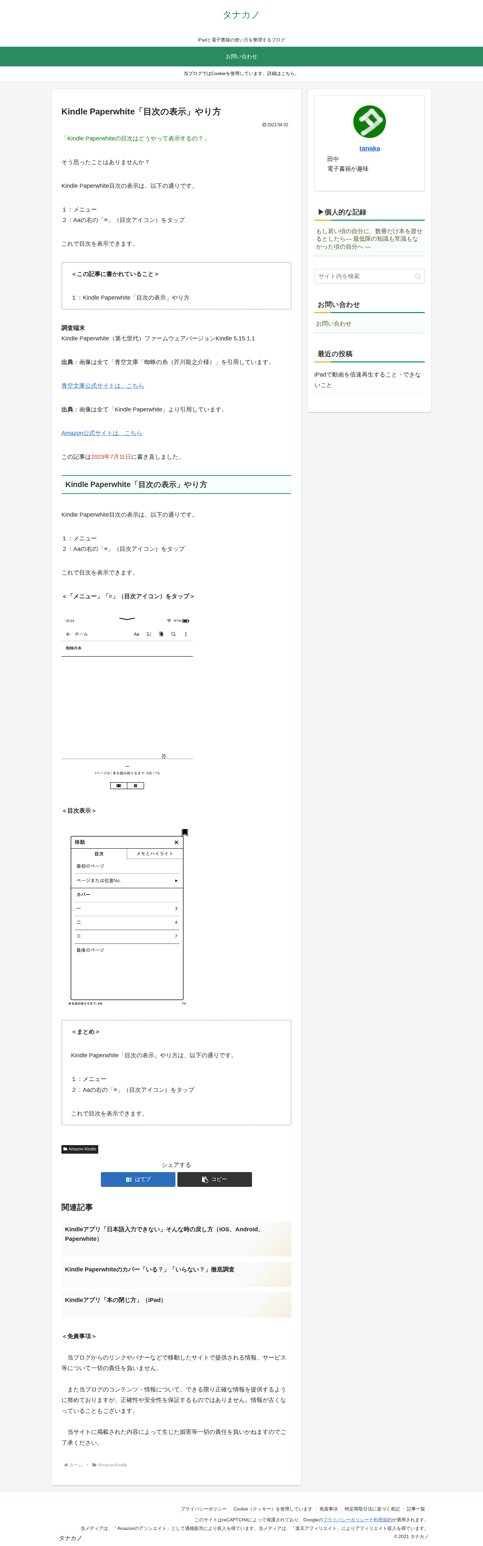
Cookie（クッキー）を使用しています (273, 1508)
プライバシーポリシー (204, 1508)
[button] (214, 1179)
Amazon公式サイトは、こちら (101, 433)
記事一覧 (416, 1508)
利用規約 (383, 1519)
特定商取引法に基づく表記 (372, 1508)
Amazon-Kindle (82, 1149)
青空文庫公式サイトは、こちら (102, 385)
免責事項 (328, 1508)
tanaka (369, 148)
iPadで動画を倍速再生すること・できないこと (367, 379)
